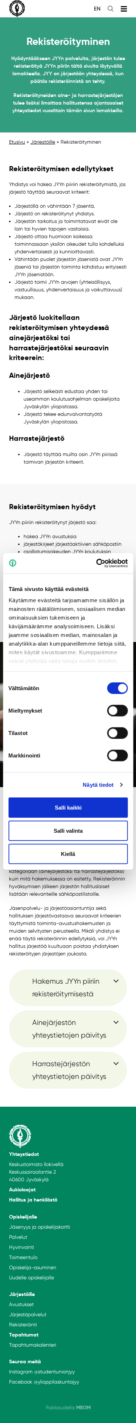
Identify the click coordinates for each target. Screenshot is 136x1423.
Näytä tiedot (98, 785)
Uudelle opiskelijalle (31, 1277)
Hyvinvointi (21, 1247)
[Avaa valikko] (124, 8)
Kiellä (68, 853)
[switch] (117, 710)
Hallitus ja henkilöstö (33, 1199)
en (97, 8)
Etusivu (17, 142)
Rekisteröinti (23, 1324)
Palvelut (18, 1237)
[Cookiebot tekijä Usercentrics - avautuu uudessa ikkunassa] (97, 563)
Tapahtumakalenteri (32, 1345)
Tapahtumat (23, 1334)
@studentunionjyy (54, 1372)
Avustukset (21, 1304)
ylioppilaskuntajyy (58, 1382)
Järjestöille (42, 142)
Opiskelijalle (23, 1216)
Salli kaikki (68, 807)
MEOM (83, 1407)
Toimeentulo (23, 1257)
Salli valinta (68, 830)
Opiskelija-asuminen (32, 1267)
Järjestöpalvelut (27, 1314)
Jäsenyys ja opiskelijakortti (39, 1227)
